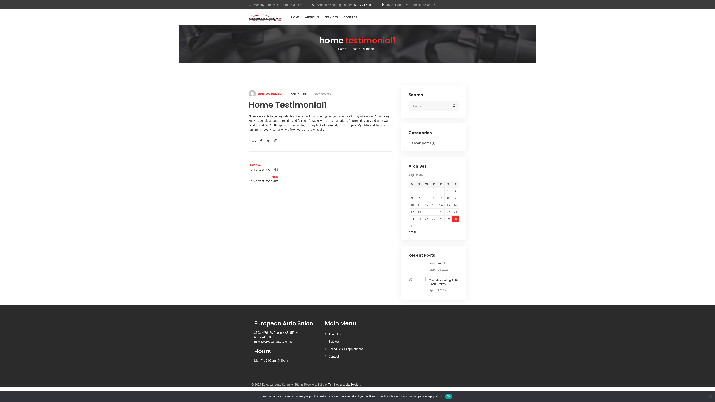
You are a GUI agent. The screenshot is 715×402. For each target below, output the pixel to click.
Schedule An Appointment (346, 349)
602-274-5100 (363, 5)
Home (295, 17)
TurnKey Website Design (344, 384)
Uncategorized (421, 143)
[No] (710, 396)
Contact (350, 17)
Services (331, 17)
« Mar (412, 231)
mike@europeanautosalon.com (274, 341)
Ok (448, 396)
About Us (312, 17)
